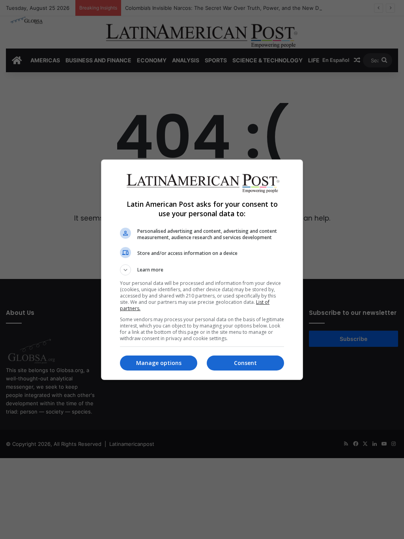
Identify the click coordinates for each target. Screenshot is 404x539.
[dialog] (202, 269)
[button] (202, 269)
